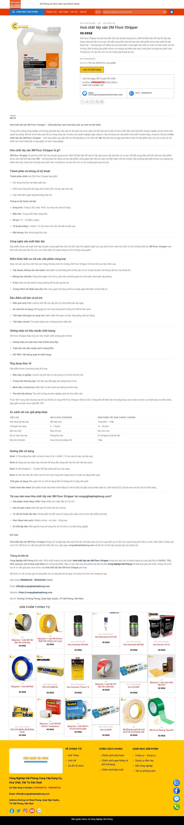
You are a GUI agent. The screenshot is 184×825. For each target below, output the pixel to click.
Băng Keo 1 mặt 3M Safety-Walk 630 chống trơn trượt (50, 640)
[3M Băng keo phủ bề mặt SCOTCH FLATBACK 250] (133, 711)
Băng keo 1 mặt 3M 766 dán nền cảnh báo (22, 641)
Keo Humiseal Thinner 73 (78, 687)
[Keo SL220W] (133, 668)
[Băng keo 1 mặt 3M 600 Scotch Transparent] (50, 708)
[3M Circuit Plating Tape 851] (161, 711)
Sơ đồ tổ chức (76, 765)
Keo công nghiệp (87, 23)
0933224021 (40, 580)
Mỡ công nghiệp (144, 765)
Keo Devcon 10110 (161, 645)
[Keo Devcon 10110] (161, 626)
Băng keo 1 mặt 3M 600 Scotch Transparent (50, 725)
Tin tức (74, 12)
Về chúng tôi (73, 748)
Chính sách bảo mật (112, 769)
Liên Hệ (83, 12)
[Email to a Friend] (92, 102)
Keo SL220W (133, 687)
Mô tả (13, 118)
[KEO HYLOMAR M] (50, 668)
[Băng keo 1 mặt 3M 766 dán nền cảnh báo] (22, 623)
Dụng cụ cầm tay (144, 760)
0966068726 (98, 82)
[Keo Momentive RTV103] (106, 622)
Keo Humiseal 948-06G (78, 645)
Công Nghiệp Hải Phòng (120, 564)
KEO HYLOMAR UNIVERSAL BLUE (22, 730)
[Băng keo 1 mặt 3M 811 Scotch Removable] (78, 709)
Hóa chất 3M (109, 23)
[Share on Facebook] (82, 102)
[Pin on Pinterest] (97, 102)
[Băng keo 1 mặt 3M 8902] (22, 668)
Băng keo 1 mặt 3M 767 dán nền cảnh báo (105, 685)
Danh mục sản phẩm (145, 748)
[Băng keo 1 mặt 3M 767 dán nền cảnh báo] (106, 667)
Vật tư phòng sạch (145, 770)
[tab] (13, 118)
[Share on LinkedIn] (102, 102)
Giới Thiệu (64, 12)
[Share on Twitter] (87, 102)
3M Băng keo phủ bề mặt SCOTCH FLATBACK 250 (134, 730)
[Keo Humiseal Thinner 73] (78, 668)
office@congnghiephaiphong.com (33, 586)
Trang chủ (51, 12)
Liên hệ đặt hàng (92, 69)
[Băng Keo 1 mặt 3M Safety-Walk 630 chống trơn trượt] (50, 623)
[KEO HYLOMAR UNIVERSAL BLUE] (22, 711)
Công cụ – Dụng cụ (145, 755)
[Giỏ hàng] (172, 12)
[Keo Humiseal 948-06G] (78, 626)
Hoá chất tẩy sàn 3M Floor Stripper (91, 560)
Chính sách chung (111, 748)
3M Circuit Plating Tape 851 (162, 730)
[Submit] (164, 12)
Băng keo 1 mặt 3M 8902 (22, 686)
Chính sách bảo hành (113, 755)
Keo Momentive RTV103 (106, 637)
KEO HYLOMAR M (50, 687)
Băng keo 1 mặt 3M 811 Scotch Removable (78, 727)
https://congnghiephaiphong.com (35, 592)
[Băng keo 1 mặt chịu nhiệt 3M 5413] (161, 666)
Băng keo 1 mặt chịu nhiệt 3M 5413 (161, 683)
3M (99, 23)
